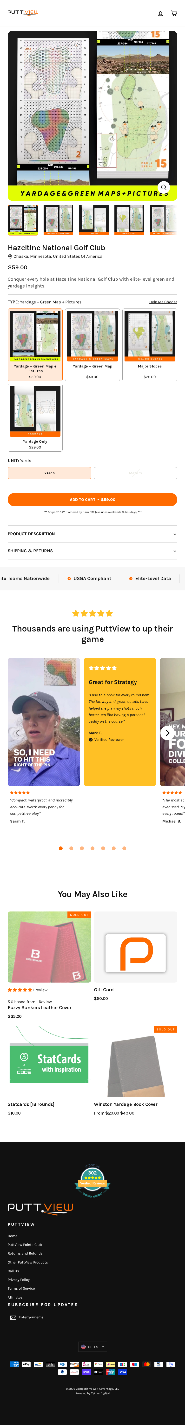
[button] (61, 848)
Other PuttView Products (28, 1262)
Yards (49, 473)
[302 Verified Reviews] (92, 1199)
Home (12, 1236)
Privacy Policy (19, 1280)
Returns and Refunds (25, 1253)
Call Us (13, 1271)
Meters (135, 473)
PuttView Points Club (25, 1244)
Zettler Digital (100, 1393)
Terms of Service (21, 1288)
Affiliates (15, 1297)
